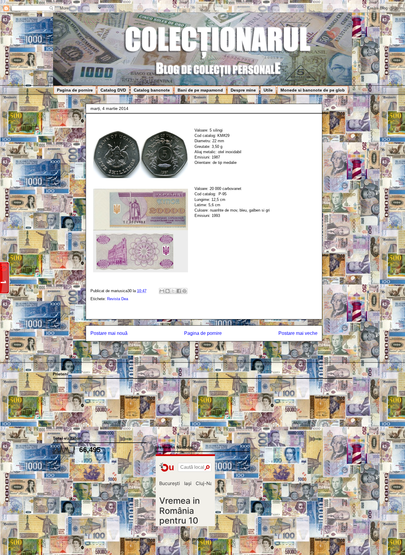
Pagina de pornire (75, 90)
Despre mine (243, 90)
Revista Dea (117, 299)
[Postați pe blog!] (167, 291)
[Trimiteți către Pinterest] (184, 291)
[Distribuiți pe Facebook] (179, 291)
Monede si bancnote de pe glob (312, 90)
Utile (268, 90)
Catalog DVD (113, 90)
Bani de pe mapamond (200, 90)
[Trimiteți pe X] (173, 291)
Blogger (211, 539)
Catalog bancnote (152, 90)
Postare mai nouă (108, 333)
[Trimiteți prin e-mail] (162, 291)
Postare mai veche (298, 333)
